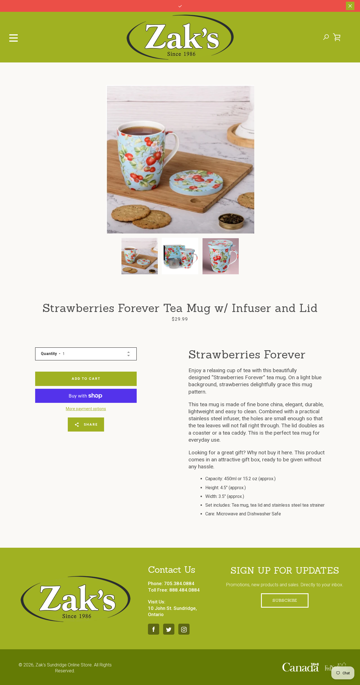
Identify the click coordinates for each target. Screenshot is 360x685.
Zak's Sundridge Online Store (63, 665)
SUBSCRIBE (285, 600)
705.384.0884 (179, 583)
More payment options (86, 408)
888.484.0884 (184, 590)
